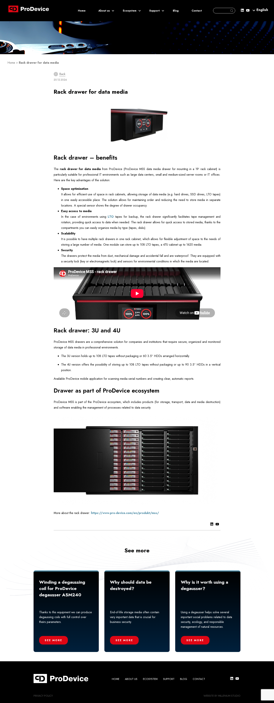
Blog (176, 10)
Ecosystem (129, 10)
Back (62, 74)
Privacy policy (43, 696)
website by (210, 696)
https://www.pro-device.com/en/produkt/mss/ (125, 513)
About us (104, 10)
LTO (110, 217)
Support (154, 10)
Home (82, 10)
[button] (262, 10)
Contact (197, 10)
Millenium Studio (229, 696)
